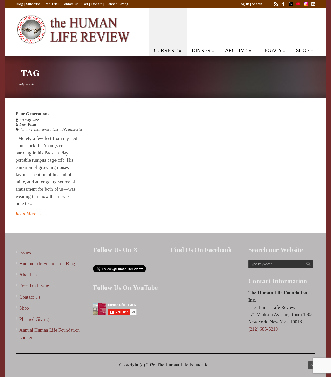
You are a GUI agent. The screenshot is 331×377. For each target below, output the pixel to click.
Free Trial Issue (34, 286)
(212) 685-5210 (263, 329)
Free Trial (51, 4)
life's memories (71, 129)
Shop (24, 308)
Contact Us (70, 4)
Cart (84, 4)
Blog (19, 4)
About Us (28, 274)
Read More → (29, 213)
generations (50, 129)
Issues (25, 252)
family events (30, 129)
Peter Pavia (28, 125)
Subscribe (33, 4)
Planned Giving (117, 4)
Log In (243, 4)
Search (257, 4)
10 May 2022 (29, 120)
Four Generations (32, 113)
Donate (96, 4)
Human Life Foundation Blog (47, 263)
